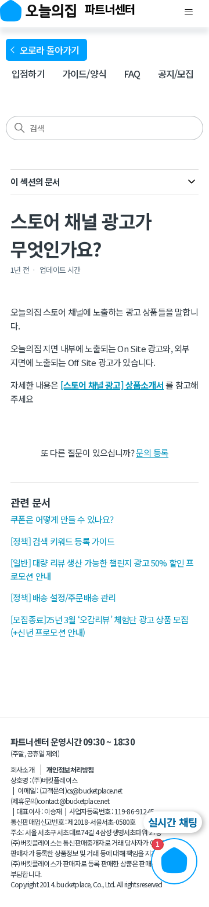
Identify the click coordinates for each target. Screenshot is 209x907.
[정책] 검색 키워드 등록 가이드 (62, 541)
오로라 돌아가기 (51, 50)
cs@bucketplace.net (94, 790)
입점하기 (28, 74)
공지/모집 (176, 74)
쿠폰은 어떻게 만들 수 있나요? (61, 519)
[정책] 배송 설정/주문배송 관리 (63, 597)
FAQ (132, 74)
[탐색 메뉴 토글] (188, 12)
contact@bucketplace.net (73, 801)
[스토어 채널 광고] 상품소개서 (112, 385)
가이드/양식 (84, 74)
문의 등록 (152, 453)
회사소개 (22, 769)
